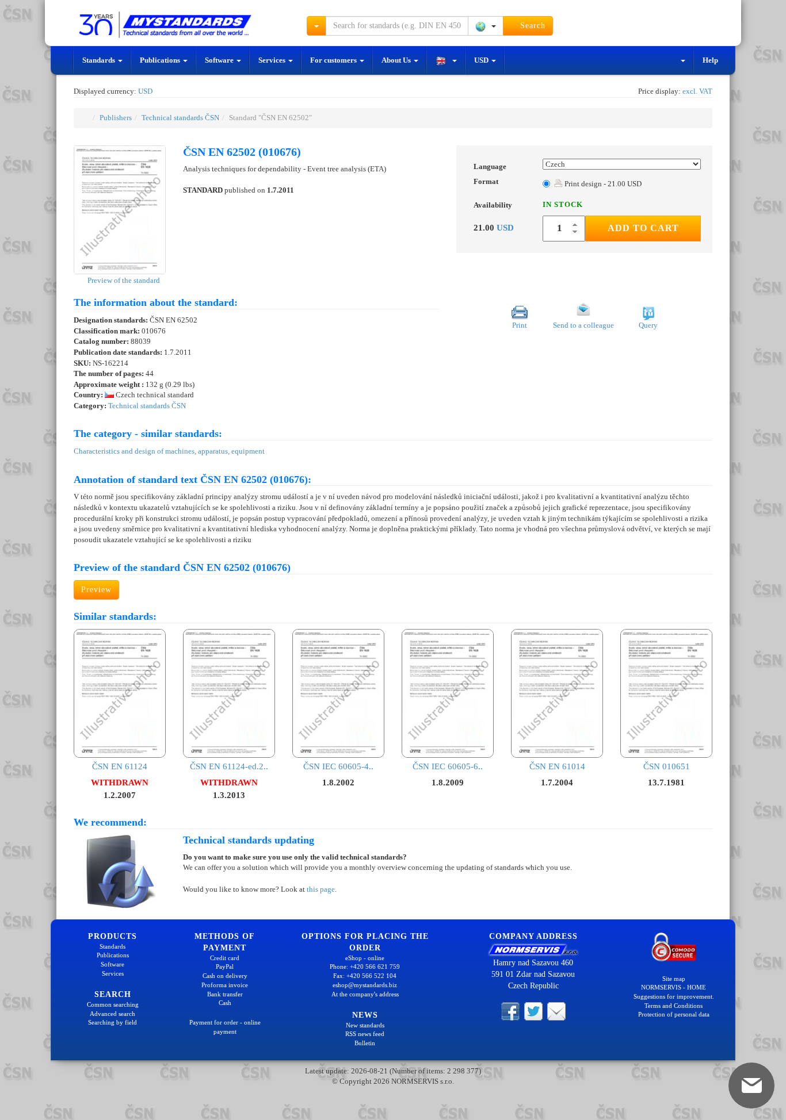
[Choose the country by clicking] (485, 26)
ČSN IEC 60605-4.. (338, 766)
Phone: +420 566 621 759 (365, 966)
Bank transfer (225, 994)
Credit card (224, 957)
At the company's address (365, 994)
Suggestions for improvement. (674, 996)
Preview (96, 589)
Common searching (113, 1004)
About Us (397, 60)
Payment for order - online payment (225, 1027)
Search (531, 25)
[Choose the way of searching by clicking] (316, 26)
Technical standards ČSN (180, 117)
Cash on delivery (225, 975)
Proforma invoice (224, 984)
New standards (365, 1025)
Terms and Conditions (673, 1005)
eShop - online (364, 957)
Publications (161, 60)
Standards (99, 60)
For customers (334, 60)
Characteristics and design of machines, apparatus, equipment (169, 451)
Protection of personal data (673, 1014)
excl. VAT (697, 91)
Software (220, 60)
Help (710, 60)
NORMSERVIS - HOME (673, 987)
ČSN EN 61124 (119, 766)
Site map (673, 978)
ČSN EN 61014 (557, 766)
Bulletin (364, 1043)
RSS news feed (364, 1033)
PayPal (225, 966)
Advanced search (112, 1013)
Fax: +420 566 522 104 (364, 975)
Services (272, 60)
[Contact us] (556, 1010)
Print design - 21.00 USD (602, 183)
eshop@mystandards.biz (365, 984)
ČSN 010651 (666, 766)
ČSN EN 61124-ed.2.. (229, 766)
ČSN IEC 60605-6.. (448, 766)
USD (482, 60)
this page (321, 889)
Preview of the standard (123, 280)
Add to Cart (643, 228)
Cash (225, 1002)
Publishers (116, 117)
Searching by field (112, 1022)
